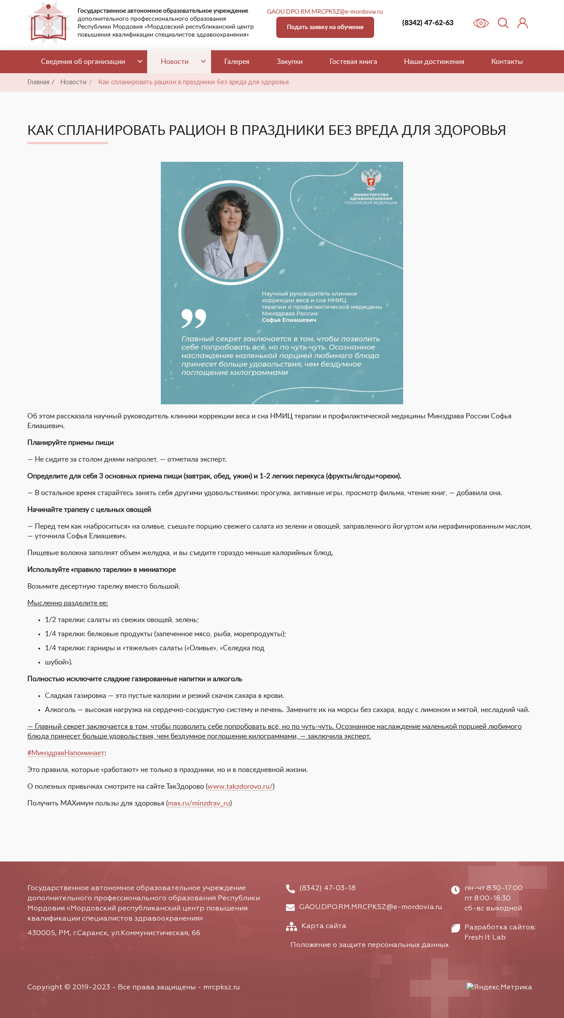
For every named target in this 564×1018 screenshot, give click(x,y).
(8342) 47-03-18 (327, 888)
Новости (175, 61)
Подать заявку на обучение (325, 27)
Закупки (290, 61)
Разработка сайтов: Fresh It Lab (500, 932)
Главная (38, 82)
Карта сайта (323, 926)
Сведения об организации (83, 61)
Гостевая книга (353, 61)
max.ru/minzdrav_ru (199, 803)
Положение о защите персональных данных (369, 945)
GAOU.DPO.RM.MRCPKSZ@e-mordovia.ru (325, 12)
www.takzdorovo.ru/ (240, 786)
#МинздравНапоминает (65, 753)
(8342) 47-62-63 (427, 22)
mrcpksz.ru (221, 987)
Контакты (507, 61)
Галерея (236, 61)
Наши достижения (434, 61)
